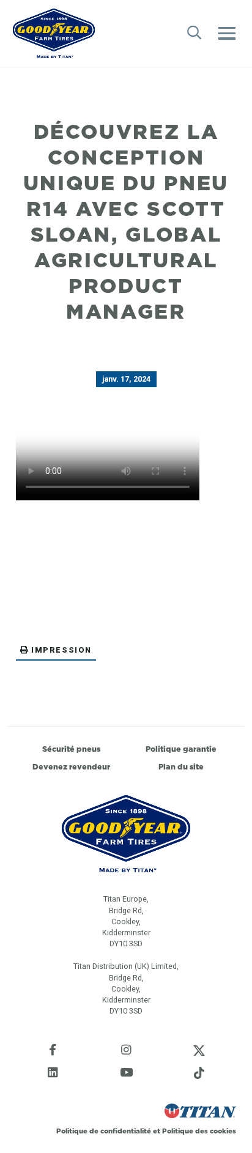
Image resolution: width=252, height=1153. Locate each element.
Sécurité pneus (71, 749)
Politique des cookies (199, 1131)
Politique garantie (181, 749)
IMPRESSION (61, 649)
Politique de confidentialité (104, 1131)
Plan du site (181, 767)
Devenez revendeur (71, 767)
